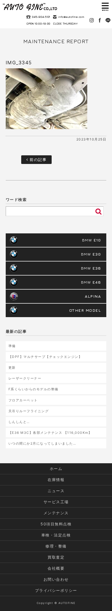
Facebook (100, 20)
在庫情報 (56, 479)
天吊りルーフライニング (28, 411)
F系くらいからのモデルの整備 (33, 389)
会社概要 (56, 568)
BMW (91, 240)
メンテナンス (56, 513)
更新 (12, 367)
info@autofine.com (71, 16)
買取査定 (56, 557)
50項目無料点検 (56, 524)
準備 (12, 346)
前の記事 (37, 159)
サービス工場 (56, 501)
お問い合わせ (56, 579)
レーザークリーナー (25, 378)
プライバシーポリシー (56, 590)
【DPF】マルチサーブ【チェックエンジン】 (45, 357)
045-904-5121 (41, 16)
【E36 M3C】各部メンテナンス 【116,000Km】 (50, 433)
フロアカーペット (23, 400)
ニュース (56, 490)
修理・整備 (56, 546)
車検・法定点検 (56, 535)
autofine (30, 6)
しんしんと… (19, 422)
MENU (105, 6)
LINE (108, 20)
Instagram (92, 20)
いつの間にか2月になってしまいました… (42, 443)
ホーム (56, 468)
